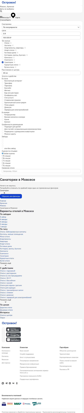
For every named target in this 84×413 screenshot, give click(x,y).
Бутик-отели (5, 261)
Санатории (4, 256)
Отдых (2, 317)
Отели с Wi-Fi (5, 278)
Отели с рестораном (8, 273)
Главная (3, 201)
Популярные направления (29, 361)
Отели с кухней (6, 283)
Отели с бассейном (7, 280)
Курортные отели (7, 258)
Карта (8, 20)
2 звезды (3, 224)
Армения (3, 203)
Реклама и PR (64, 369)
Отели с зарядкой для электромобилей (15, 297)
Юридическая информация (29, 364)
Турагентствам (65, 354)
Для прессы (6, 363)
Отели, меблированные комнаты (13, 232)
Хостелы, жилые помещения (11, 234)
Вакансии (5, 360)
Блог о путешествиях (27, 357)
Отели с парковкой (7, 271)
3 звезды (3, 222)
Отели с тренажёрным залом (11, 290)
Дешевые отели (6, 310)
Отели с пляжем (6, 292)
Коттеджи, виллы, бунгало (10, 249)
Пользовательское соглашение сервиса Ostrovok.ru (34, 372)
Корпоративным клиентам (69, 357)
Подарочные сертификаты (29, 379)
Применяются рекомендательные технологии (59, 412)
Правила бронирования (28, 367)
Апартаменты (5, 239)
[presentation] (41, 27)
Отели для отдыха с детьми (11, 285)
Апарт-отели (5, 244)
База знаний (24, 351)
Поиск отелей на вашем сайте (68, 362)
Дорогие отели (6, 307)
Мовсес (3, 205)
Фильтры (5, 17)
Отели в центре (6, 315)
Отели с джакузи (6, 295)
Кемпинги (4, 251)
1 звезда (3, 226)
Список (3, 20)
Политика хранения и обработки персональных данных (21, 412)
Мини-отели (5, 236)
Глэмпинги (4, 253)
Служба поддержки (27, 354)
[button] (41, 9)
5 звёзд (3, 217)
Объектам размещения (68, 351)
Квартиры (4, 241)
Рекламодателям (66, 366)
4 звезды (3, 219)
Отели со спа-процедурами (11, 276)
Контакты (5, 356)
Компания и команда (6, 352)
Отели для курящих (7, 288)
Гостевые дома (6, 246)
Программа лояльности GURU (30, 376)
